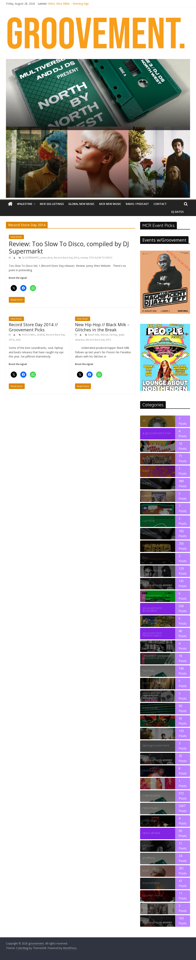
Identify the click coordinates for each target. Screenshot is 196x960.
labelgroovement (155, 745)
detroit (104, 334)
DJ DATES (177, 212)
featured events (154, 545)
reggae (148, 845)
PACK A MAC (28, 334)
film (145, 558)
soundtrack (150, 883)
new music (16, 237)
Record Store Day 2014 (66, 257)
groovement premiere (152, 622)
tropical (148, 908)
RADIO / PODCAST (137, 204)
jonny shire (46, 257)
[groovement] (10, 204)
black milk (93, 334)
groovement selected (152, 647)
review (83, 257)
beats (146, 483)
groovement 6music (152, 597)
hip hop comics (154, 683)
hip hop (148, 670)
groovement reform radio (152, 634)
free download (153, 570)
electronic (150, 533)
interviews (150, 708)
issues (146, 720)
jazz (145, 733)
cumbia (148, 520)
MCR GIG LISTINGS (52, 204)
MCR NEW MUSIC (110, 204)
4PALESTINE (24, 204)
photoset (149, 820)
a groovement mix (156, 433)
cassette (148, 495)
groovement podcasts (152, 609)
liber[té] (148, 770)
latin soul (149, 758)
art (144, 458)
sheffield (148, 858)
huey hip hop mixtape (152, 697)
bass (145, 470)
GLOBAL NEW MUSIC (81, 204)
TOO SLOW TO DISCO (100, 257)
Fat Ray (113, 334)
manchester (151, 795)
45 (144, 420)
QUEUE (41, 334)
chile (145, 508)
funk (145, 583)
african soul (150, 445)
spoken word (152, 895)
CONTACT (160, 204)
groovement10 (153, 658)
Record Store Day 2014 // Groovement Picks (33, 327)
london (148, 783)
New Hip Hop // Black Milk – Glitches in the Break (102, 327)
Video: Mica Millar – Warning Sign (68, 3)
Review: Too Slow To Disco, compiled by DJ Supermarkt (69, 247)
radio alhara (151, 833)
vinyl (18, 339)
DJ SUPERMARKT (30, 257)
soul (145, 870)
